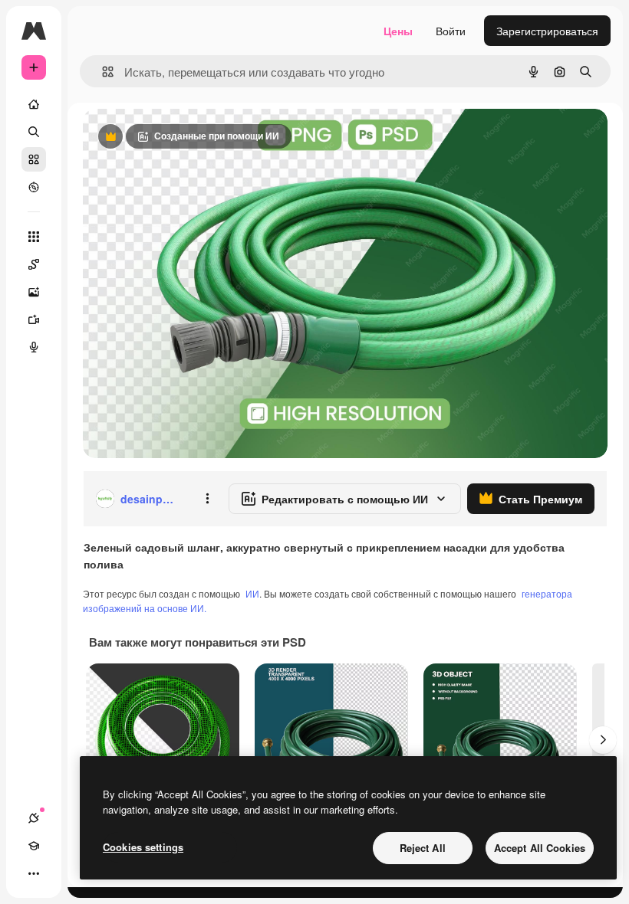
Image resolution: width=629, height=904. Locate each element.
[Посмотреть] (33, 187)
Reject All (423, 847)
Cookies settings (143, 847)
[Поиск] (33, 132)
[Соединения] (33, 818)
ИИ (252, 593)
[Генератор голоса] (33, 347)
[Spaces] (33, 264)
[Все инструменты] (33, 236)
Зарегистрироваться (547, 30)
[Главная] (33, 104)
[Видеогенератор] (33, 319)
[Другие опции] (207, 498)
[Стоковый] (33, 159)
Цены (398, 30)
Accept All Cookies (539, 847)
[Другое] (33, 873)
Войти (451, 30)
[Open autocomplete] (102, 71)
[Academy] (33, 846)
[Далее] (603, 740)
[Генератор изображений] (33, 292)
